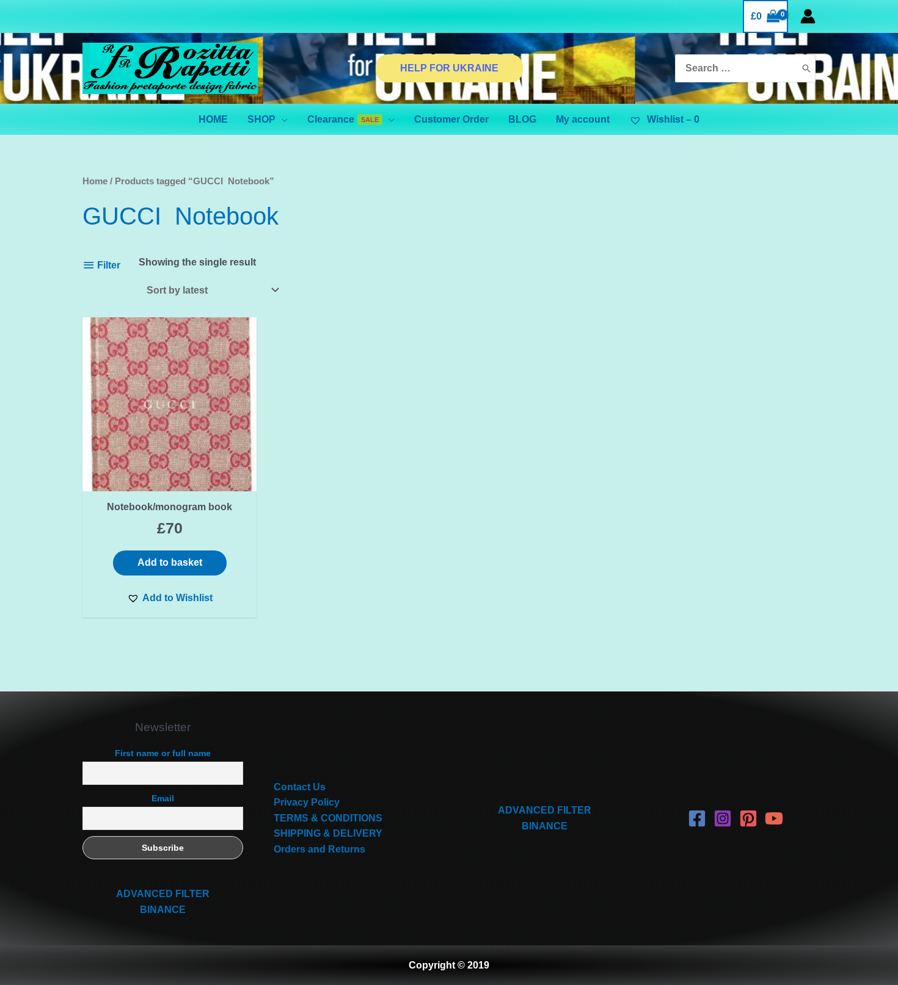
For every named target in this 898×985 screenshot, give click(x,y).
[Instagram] (723, 818)
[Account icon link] (808, 16)
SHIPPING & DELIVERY (328, 833)
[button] (170, 598)
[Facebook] (697, 818)
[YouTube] (774, 818)
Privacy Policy (307, 802)
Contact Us (300, 787)
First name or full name (163, 753)
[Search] (806, 68)
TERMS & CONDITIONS (328, 818)
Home (95, 181)
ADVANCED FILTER (163, 894)
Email (162, 798)
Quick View (169, 479)
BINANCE (163, 909)
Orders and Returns (319, 849)
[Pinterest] (748, 818)
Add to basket (169, 562)
